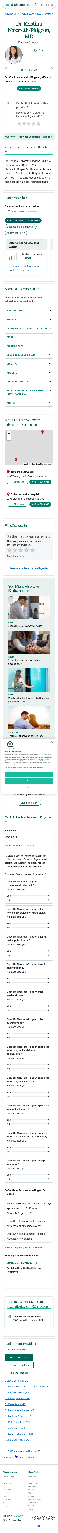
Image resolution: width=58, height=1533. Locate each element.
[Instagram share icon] (39, 1518)
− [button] (9, 438)
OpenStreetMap (37, 464)
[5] (38, 123)
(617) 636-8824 (41, 481)
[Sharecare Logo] (20, 4)
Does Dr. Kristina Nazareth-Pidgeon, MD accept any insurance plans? (26, 1223)
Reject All (29, 774)
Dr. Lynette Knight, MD (16, 1380)
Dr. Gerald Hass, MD (15, 1386)
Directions (18, 481)
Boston (47, 14)
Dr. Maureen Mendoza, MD (19, 1434)
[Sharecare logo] (29, 1516)
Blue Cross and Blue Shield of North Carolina (25, 392)
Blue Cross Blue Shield (21, 354)
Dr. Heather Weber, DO (17, 1439)
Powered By (8, 1456)
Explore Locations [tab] (19, 1365)
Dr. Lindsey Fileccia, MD (17, 1398)
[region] (29, 766)
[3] (28, 123)
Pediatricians (27, 14)
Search (35, 4)
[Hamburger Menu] (8, 4)
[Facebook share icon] (34, 1518)
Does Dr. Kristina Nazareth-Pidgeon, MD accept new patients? (26, 1236)
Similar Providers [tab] (19, 1357)
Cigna (10, 337)
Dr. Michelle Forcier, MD (17, 1392)
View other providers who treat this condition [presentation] (24, 268)
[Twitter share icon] (48, 1518)
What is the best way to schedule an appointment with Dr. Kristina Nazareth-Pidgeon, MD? (26, 1208)
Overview (10, 136)
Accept (29, 781)
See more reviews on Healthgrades (29, 568)
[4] (33, 123)
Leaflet (26, 464)
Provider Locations (29, 136)
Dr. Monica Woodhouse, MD (19, 1410)
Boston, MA (30, 70)
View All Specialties (15, 1349)
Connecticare (15, 346)
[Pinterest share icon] (52, 1518)
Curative (12, 363)
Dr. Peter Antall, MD (15, 1404)
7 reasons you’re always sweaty (25, 625)
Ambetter (12, 372)
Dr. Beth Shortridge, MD (17, 1422)
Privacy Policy (46, 762)
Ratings (47, 136)
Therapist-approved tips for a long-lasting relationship (26, 737)
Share (41, 50)
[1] (18, 123)
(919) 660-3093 (41, 504)
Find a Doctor (10, 14)
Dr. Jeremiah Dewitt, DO (17, 1428)
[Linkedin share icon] (43, 1518)
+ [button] (9, 433)
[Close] (52, 742)
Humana (11, 319)
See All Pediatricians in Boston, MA (21, 1451)
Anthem (11, 402)
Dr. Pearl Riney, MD (42, 1386)
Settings (29, 787)
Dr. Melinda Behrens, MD (18, 1416)
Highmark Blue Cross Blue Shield (27, 328)
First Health (14, 310)
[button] (44, 874)
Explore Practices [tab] (19, 1372)
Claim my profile (29, 802)
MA (39, 14)
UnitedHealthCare (18, 381)
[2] (23, 123)
